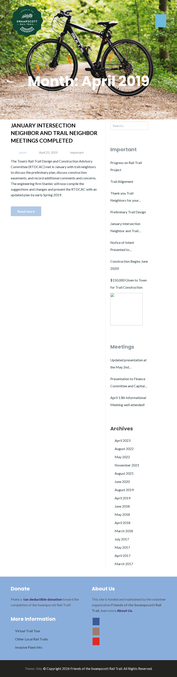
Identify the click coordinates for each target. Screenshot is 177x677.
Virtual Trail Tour (27, 631)
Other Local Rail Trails (31, 639)
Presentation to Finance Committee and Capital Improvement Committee (129, 383)
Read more (26, 211)
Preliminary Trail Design (128, 212)
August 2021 (124, 473)
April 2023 (122, 440)
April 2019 (122, 498)
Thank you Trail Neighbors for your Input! (124, 197)
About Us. (125, 610)
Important (77, 152)
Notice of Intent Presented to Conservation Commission (122, 246)
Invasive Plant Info (28, 647)
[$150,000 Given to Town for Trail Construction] (126, 309)
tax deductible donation (42, 599)
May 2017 (122, 547)
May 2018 (122, 514)
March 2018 (124, 531)
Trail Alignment (121, 181)
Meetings (122, 346)
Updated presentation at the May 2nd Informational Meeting (128, 364)
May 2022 (122, 457)
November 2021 (127, 465)
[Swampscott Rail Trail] (27, 20)
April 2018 (122, 523)
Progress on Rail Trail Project (126, 166)
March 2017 (124, 564)
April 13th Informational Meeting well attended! (128, 401)
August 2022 (124, 449)
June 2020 (122, 481)
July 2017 (122, 539)
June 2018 (122, 506)
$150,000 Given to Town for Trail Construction (128, 283)
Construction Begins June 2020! (129, 264)
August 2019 (124, 490)
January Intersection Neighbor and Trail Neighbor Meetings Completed (54, 133)
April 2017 (122, 555)
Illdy (39, 669)
